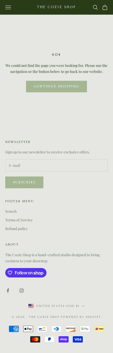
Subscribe (24, 182)
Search (11, 211)
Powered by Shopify (81, 317)
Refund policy (16, 228)
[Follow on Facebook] (8, 290)
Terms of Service (19, 219)
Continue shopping (57, 86)
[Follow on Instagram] (21, 290)
